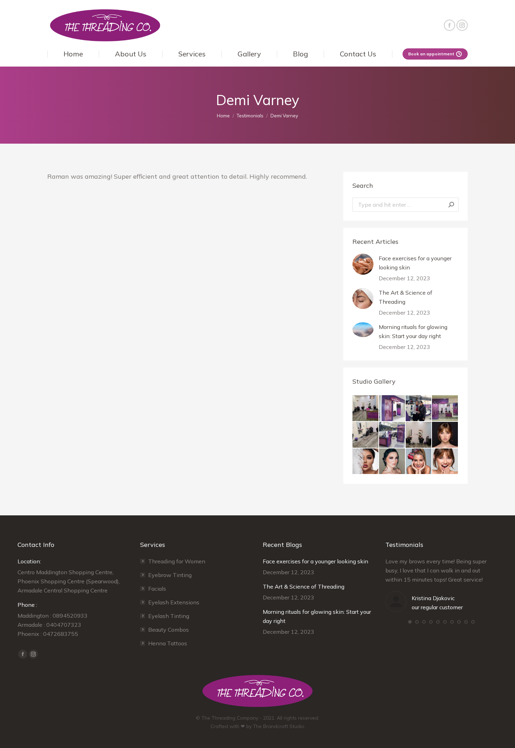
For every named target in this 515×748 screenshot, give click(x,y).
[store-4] (419, 435)
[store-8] (445, 408)
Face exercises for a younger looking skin (415, 263)
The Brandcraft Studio (278, 726)
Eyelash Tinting (168, 615)
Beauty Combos (168, 629)
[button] (410, 622)
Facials (157, 588)
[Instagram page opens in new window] (462, 25)
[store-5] (392, 408)
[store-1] (419, 408)
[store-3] (392, 435)
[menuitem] (73, 54)
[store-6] (365, 408)
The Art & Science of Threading (405, 297)
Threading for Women (176, 561)
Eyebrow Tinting (170, 574)
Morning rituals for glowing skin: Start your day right (413, 331)
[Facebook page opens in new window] (449, 25)
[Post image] (362, 264)
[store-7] (365, 435)
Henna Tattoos (167, 643)
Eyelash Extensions (173, 602)
